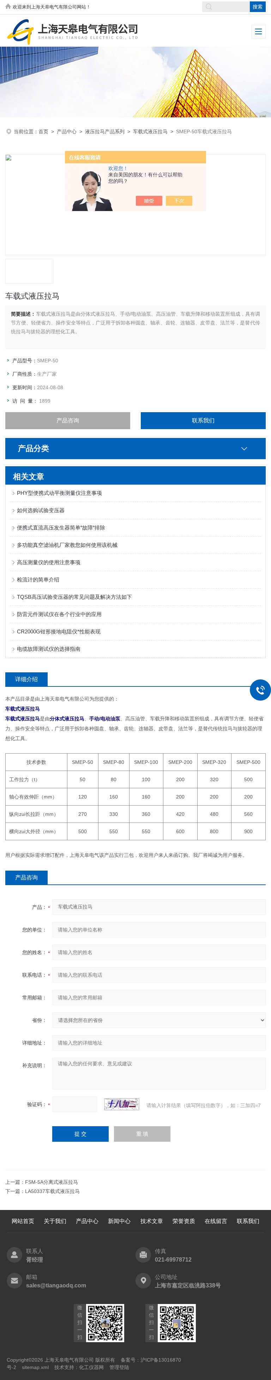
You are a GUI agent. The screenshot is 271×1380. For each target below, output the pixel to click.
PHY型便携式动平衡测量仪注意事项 (59, 493)
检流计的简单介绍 (38, 580)
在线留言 (216, 1221)
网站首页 (23, 1221)
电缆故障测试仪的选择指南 (48, 649)
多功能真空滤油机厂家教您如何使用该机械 (67, 545)
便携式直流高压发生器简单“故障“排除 (61, 528)
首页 (43, 131)
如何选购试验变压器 (41, 510)
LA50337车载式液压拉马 (52, 1191)
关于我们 (55, 1221)
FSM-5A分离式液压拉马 (51, 1182)
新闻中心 (119, 1221)
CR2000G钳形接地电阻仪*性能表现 (59, 631)
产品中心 (67, 131)
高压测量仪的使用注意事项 (48, 562)
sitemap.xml (35, 1367)
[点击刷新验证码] (121, 1104)
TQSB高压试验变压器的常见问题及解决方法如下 (74, 597)
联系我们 (203, 420)
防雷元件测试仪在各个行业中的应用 (59, 614)
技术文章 (151, 1221)
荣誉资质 (184, 1221)
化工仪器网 (91, 1367)
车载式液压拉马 (150, 131)
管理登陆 (119, 1367)
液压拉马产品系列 (105, 131)
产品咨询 (67, 420)
